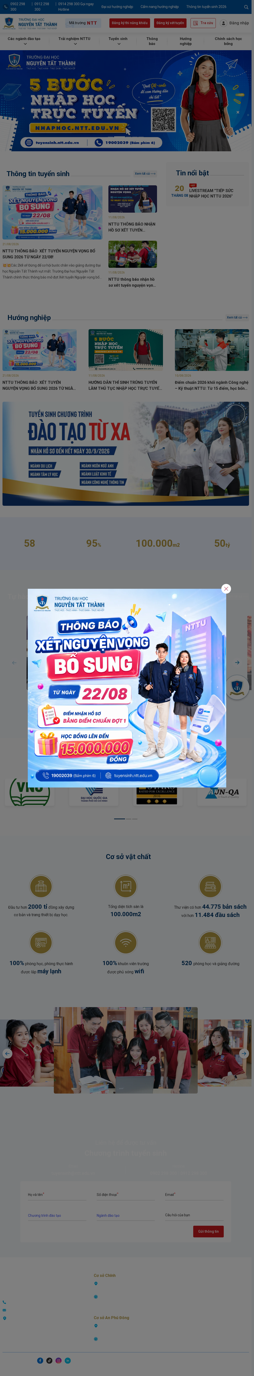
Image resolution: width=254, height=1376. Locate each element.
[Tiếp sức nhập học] (127, 687)
